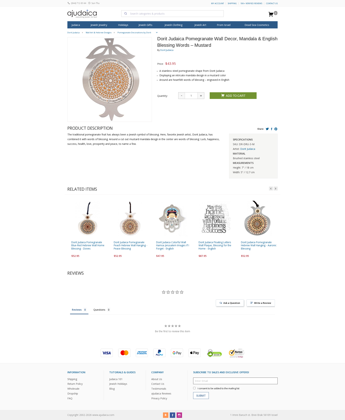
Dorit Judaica (166, 50)
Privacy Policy (159, 398)
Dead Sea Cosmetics (257, 25)
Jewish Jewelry (99, 25)
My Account (217, 3)
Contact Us (272, 3)
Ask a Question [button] (231, 303)
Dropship (72, 393)
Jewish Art (200, 25)
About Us (156, 379)
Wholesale (73, 389)
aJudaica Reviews (161, 393)
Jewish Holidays (118, 384)
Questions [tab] (99, 309)
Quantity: (162, 95)
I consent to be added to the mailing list (218, 388)
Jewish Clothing (174, 25)
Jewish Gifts (145, 25)
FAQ (69, 398)
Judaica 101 (116, 379)
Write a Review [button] (262, 303)
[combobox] (172, 13)
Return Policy (75, 384)
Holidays (123, 25)
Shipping (232, 3)
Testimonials (158, 389)
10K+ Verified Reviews (251, 3)
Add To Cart (235, 96)
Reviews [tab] (77, 309)
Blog (112, 389)
